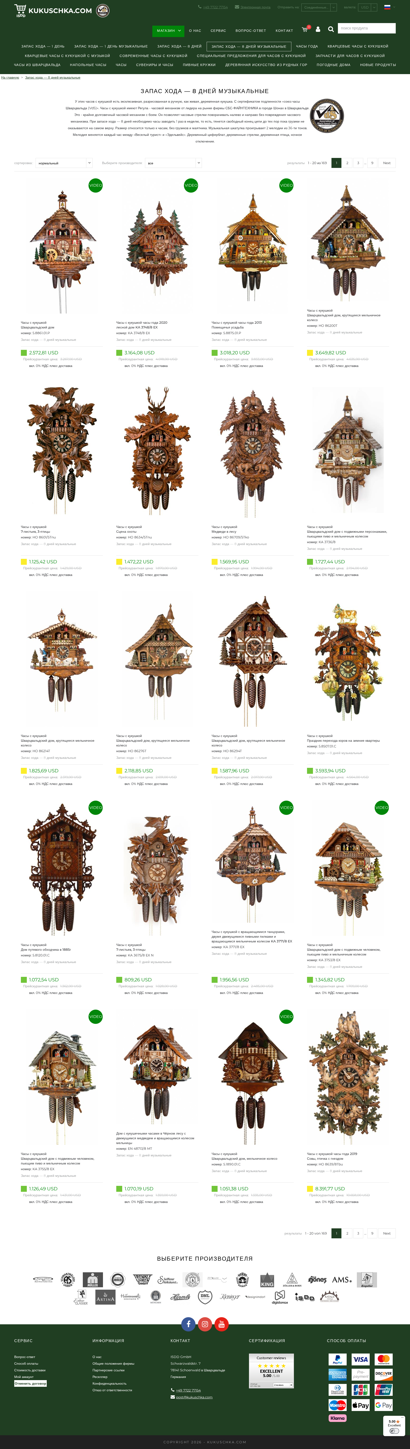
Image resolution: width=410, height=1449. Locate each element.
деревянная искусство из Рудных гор (266, 65)
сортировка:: (23, 163)
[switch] (394, 1431)
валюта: (350, 7)
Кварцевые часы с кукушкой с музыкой (67, 56)
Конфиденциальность (109, 1383)
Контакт (284, 31)
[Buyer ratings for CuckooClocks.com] (271, 1373)
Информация (109, 1341)
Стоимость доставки (30, 1370)
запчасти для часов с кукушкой (350, 56)
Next (387, 163)
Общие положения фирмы (113, 1363)
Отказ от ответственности (112, 1390)
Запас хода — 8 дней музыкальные (249, 46)
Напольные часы (88, 65)
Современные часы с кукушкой (153, 56)
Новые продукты (378, 65)
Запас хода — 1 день (43, 46)
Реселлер (100, 1377)
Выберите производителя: (122, 163)
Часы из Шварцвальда (37, 65)
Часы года (307, 46)
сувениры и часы (154, 65)
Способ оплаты (26, 1363)
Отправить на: (288, 7)
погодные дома (333, 65)
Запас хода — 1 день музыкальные (111, 46)
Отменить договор (30, 1383)
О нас (195, 31)
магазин (166, 31)
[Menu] (402, 1418)
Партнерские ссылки (109, 1370)
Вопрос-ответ (251, 31)
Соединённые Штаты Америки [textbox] (320, 7)
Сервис (218, 31)
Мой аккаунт (23, 1377)
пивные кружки (199, 65)
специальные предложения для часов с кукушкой (251, 56)
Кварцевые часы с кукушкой (358, 46)
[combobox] (319, 7)
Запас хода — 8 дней (179, 46)
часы (121, 65)
